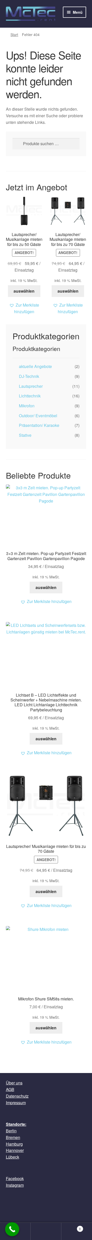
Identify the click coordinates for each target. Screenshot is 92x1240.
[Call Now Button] (12, 1229)
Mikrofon (26, 406)
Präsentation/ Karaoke (39, 425)
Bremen (13, 1137)
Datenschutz (17, 1096)
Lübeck (12, 1157)
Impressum (16, 1102)
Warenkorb (71, 1227)
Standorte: (16, 1124)
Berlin (11, 1131)
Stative (25, 435)
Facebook (15, 1178)
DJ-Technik (29, 376)
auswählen (24, 291)
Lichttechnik (30, 396)
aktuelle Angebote (35, 366)
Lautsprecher (31, 386)
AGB (10, 1089)
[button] (24, 308)
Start (14, 34)
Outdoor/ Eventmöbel (38, 415)
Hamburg (14, 1144)
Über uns (14, 1083)
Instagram (15, 1185)
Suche (46, 1231)
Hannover (15, 1150)
